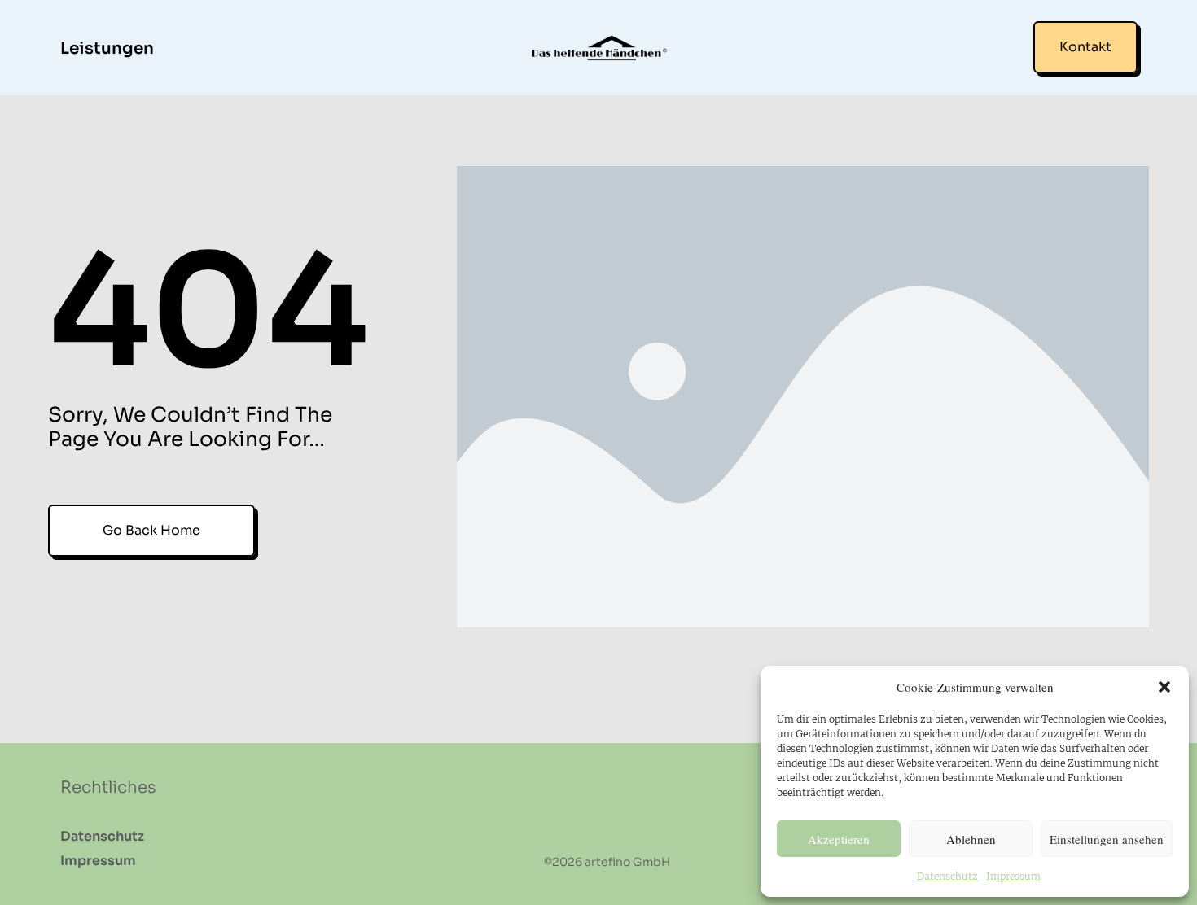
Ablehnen (971, 839)
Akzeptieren (839, 839)
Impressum (1013, 876)
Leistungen (107, 49)
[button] (1164, 687)
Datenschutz (947, 876)
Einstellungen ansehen (1107, 839)
